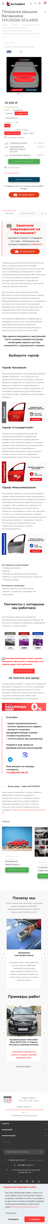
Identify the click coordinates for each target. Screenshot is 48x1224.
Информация (8, 1136)
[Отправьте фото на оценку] (25, 251)
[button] (18, 93)
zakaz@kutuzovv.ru (25, 1165)
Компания (7, 1130)
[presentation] (3, 953)
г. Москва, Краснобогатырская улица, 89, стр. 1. (25, 1171)
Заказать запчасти (24, 671)
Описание (9, 213)
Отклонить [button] (13, 1219)
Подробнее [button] (11, 1213)
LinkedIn (38, 1181)
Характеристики (27, 213)
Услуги (5, 1124)
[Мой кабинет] (40, 4)
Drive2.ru (15, 1181)
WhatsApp (26, 1181)
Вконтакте (9, 1181)
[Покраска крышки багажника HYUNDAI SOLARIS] (24, 74)
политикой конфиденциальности (25, 1207)
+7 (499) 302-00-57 (16, 1160)
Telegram (21, 1181)
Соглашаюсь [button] (34, 1219)
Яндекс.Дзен (32, 1181)
